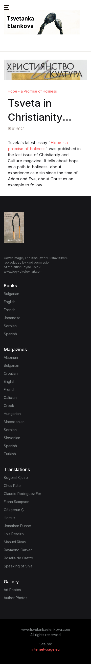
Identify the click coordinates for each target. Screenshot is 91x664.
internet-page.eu (46, 649)
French (9, 310)
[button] (6, 7)
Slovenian (12, 438)
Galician (10, 397)
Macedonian (14, 422)
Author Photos (15, 598)
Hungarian (12, 413)
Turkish (10, 454)
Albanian (11, 357)
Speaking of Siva (18, 566)
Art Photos (12, 590)
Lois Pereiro (14, 534)
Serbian (10, 326)
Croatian (11, 373)
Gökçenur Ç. (14, 510)
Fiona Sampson (16, 502)
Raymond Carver (18, 550)
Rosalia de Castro (18, 558)
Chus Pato (12, 485)
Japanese (12, 318)
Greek (9, 405)
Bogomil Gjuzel (16, 477)
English (9, 302)
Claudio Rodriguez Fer (22, 493)
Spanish (10, 334)
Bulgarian (11, 294)
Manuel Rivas (15, 542)
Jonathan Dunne (17, 526)
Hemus (9, 518)
